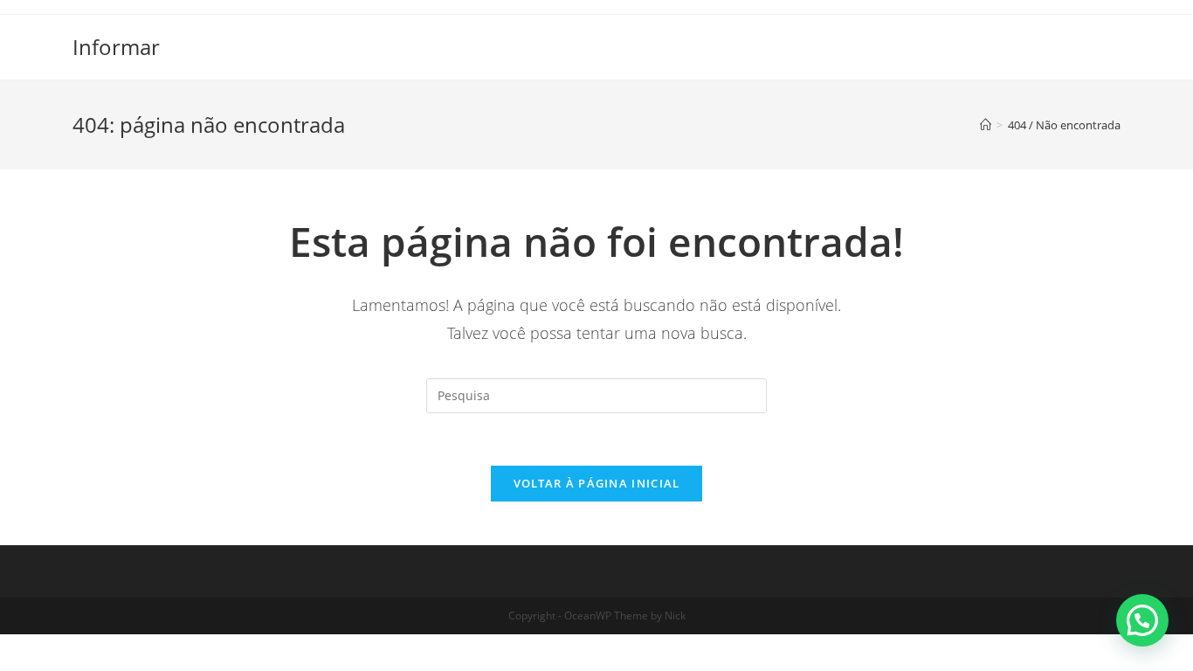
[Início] (985, 125)
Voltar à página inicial (597, 483)
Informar (116, 46)
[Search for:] (596, 394)
